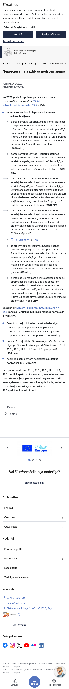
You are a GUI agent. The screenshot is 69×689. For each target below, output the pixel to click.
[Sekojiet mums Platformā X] (19, 645)
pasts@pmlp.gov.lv (17, 603)
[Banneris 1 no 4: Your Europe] (34, 448)
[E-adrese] (9, 615)
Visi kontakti (19, 624)
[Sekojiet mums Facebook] (5, 645)
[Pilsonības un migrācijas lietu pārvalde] (35, 56)
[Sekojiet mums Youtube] (26, 645)
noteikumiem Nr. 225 (25, 105)
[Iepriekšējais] (7, 448)
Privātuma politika (14, 549)
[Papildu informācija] (36, 240)
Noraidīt (18, 34)
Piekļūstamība (12, 558)
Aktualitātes (10, 526)
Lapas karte (10, 567)
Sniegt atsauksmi (34, 482)
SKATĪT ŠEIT (22, 240)
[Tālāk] (61, 448)
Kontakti (8, 508)
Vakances (9, 517)
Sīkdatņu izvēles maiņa (16, 577)
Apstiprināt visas (51, 34)
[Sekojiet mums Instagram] (12, 645)
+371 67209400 (16, 597)
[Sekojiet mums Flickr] (33, 645)
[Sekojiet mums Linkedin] (41, 645)
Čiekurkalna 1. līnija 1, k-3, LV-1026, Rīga (30, 608)
